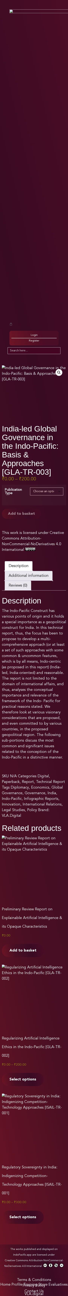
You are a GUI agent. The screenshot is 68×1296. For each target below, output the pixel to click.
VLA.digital (34, 1294)
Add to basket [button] (22, 950)
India (52, 793)
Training (30, 1285)
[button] (59, 372)
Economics (40, 788)
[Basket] (10, 324)
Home (5, 1285)
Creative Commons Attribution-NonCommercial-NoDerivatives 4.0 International (33, 1263)
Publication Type (13, 491)
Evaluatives (58, 1285)
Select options (22, 1079)
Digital (43, 776)
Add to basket (21, 514)
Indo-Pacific (12, 799)
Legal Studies (13, 810)
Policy (32, 810)
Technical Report (50, 782)
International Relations (42, 804)
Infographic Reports (41, 799)
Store (43, 1285)
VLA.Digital (11, 816)
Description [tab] (19, 566)
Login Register (34, 338)
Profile (17, 1285)
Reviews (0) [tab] (18, 585)
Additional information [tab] (29, 576)
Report (28, 782)
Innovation (11, 804)
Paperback (11, 782)
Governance (35, 793)
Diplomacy (20, 788)
